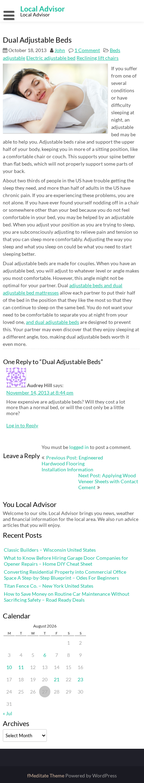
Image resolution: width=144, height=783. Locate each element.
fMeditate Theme (46, 775)
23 (80, 679)
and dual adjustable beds (52, 322)
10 (9, 667)
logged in (79, 447)
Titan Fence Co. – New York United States (48, 586)
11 (21, 667)
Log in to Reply (22, 425)
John (60, 50)
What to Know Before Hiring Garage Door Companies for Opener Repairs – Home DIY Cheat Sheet (66, 561)
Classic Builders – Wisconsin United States (50, 550)
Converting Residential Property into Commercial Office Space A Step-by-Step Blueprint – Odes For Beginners (65, 575)
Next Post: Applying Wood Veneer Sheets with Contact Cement (108, 481)
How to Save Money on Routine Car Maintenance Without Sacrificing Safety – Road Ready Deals (66, 597)
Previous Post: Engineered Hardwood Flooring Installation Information (72, 463)
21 (56, 679)
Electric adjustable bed (50, 58)
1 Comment (87, 50)
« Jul (7, 713)
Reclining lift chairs (97, 58)
